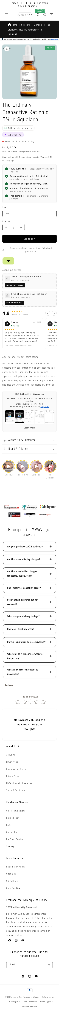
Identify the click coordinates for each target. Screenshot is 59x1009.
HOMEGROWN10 (14, 285)
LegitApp (54, 39)
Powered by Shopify (31, 997)
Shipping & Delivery (15, 810)
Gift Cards (11, 873)
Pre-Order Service (14, 839)
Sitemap (10, 846)
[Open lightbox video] (8, 466)
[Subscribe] (49, 964)
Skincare (25, 24)
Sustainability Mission (17, 769)
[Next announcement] (53, 4)
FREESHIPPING (14, 303)
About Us (10, 754)
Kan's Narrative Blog (16, 866)
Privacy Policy (12, 776)
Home (14, 24)
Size (4, 207)
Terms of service (30, 1002)
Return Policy (12, 817)
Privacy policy (14, 1002)
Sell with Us (12, 880)
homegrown (26, 276)
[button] (6, 14)
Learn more (29, 427)
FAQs (8, 825)
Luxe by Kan (17, 997)
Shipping (21, 152)
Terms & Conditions (15, 790)
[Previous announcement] (5, 4)
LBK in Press (12, 761)
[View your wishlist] (44, 14)
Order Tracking (13, 888)
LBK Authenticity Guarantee (19, 783)
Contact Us (11, 832)
